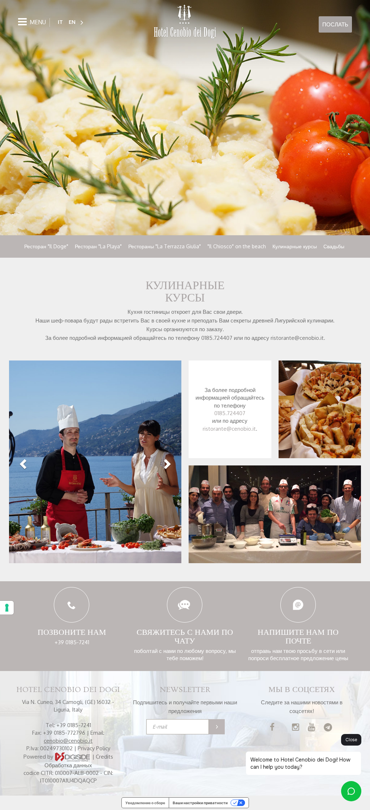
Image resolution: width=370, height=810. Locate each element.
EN (72, 21)
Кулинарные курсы (294, 246)
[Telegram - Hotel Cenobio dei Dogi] (328, 728)
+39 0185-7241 (72, 642)
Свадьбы (333, 246)
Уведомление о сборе (145, 803)
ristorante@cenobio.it (229, 428)
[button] (22, 461)
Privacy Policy (94, 748)
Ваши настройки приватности (200, 803)
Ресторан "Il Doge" (46, 246)
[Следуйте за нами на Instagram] (295, 728)
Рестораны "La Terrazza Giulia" (164, 246)
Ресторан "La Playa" (98, 246)
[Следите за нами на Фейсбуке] (272, 728)
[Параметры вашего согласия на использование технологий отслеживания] (7, 608)
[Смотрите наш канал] (311, 728)
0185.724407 (229, 413)
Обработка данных (68, 765)
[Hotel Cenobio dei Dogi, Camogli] (185, 22)
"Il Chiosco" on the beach (236, 246)
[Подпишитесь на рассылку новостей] (217, 726)
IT (60, 21)
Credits (104, 756)
